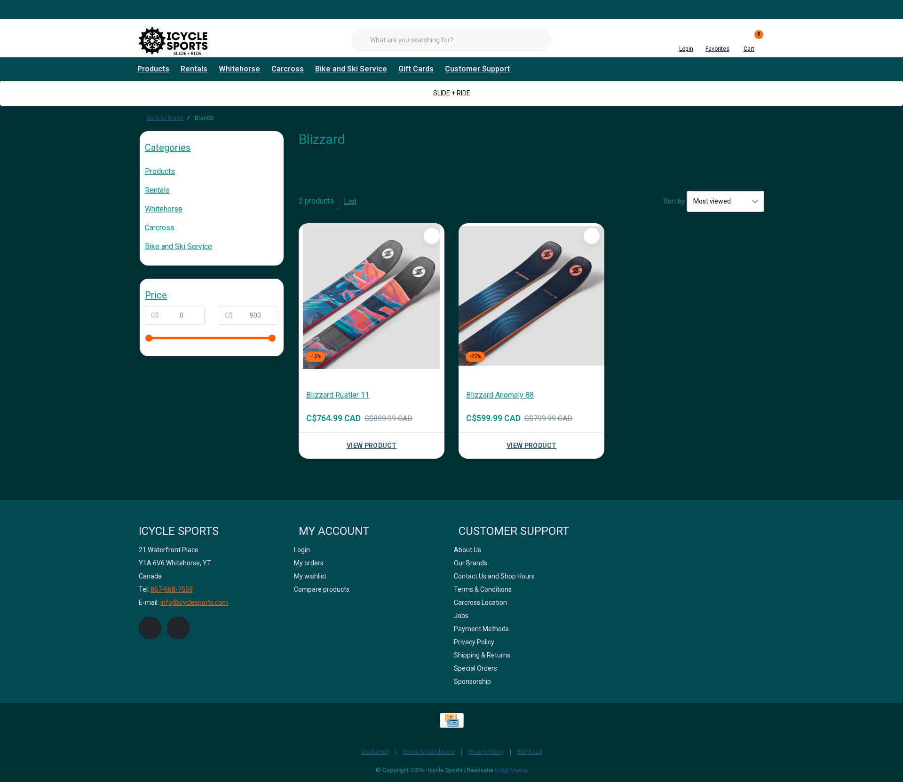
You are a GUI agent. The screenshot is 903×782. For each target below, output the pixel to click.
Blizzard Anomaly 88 (500, 395)
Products (153, 68)
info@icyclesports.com (194, 602)
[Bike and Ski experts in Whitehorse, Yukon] (174, 39)
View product (371, 445)
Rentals (194, 68)
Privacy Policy (486, 751)
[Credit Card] (452, 720)
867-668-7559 (171, 589)
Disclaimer (375, 751)
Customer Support (477, 68)
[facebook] (150, 628)
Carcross (287, 68)
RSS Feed (529, 751)
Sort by (674, 201)
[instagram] (178, 628)
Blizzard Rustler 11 (337, 395)
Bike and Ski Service (351, 68)
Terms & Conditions (428, 751)
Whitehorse (239, 68)
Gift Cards (416, 68)
